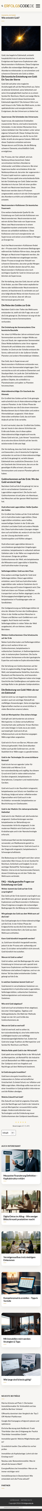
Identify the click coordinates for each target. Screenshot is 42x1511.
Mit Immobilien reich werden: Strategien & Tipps (17, 1340)
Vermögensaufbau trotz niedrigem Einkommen (19, 1258)
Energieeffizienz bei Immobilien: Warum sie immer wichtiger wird (19, 1470)
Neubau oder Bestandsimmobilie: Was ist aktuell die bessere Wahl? (18, 1462)
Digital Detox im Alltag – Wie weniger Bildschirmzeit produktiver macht (20, 1218)
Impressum (14, 1500)
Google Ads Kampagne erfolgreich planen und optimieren (20, 1422)
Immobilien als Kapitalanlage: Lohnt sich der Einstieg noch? (19, 1455)
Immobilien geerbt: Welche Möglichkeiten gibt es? (20, 1440)
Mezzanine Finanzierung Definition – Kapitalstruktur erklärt (20, 1177)
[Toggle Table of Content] (11, 1132)
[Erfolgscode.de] (19, 6)
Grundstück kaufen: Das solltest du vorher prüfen (18, 1447)
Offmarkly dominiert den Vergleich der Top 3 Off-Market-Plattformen (19, 1415)
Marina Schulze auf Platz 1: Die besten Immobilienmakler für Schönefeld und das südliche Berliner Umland (18, 1406)
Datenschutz (26, 1500)
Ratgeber (12, 15)
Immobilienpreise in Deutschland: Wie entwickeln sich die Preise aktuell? (17, 1477)
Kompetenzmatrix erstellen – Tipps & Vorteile (20, 1299)
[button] (2, 6)
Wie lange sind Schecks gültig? (17, 1379)
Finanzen (4, 15)
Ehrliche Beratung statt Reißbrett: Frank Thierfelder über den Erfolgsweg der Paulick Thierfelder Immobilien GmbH (19, 1431)
